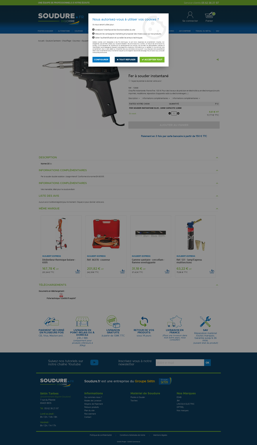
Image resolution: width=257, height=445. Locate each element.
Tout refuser (127, 59)
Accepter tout (153, 59)
